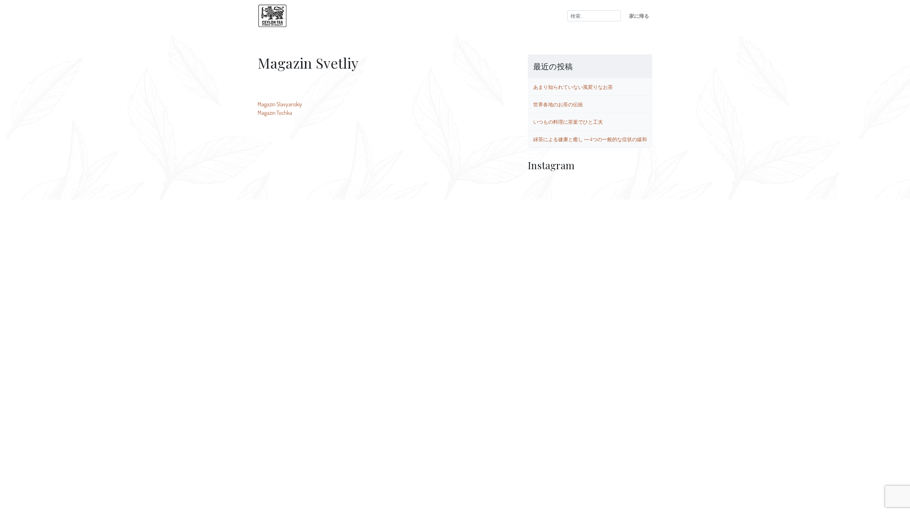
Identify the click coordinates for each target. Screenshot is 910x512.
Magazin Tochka (275, 112)
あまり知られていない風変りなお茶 (573, 87)
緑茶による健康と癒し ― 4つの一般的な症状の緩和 (590, 139)
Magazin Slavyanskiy (280, 104)
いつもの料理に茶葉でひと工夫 (568, 121)
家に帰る (639, 15)
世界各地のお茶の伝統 (558, 104)
